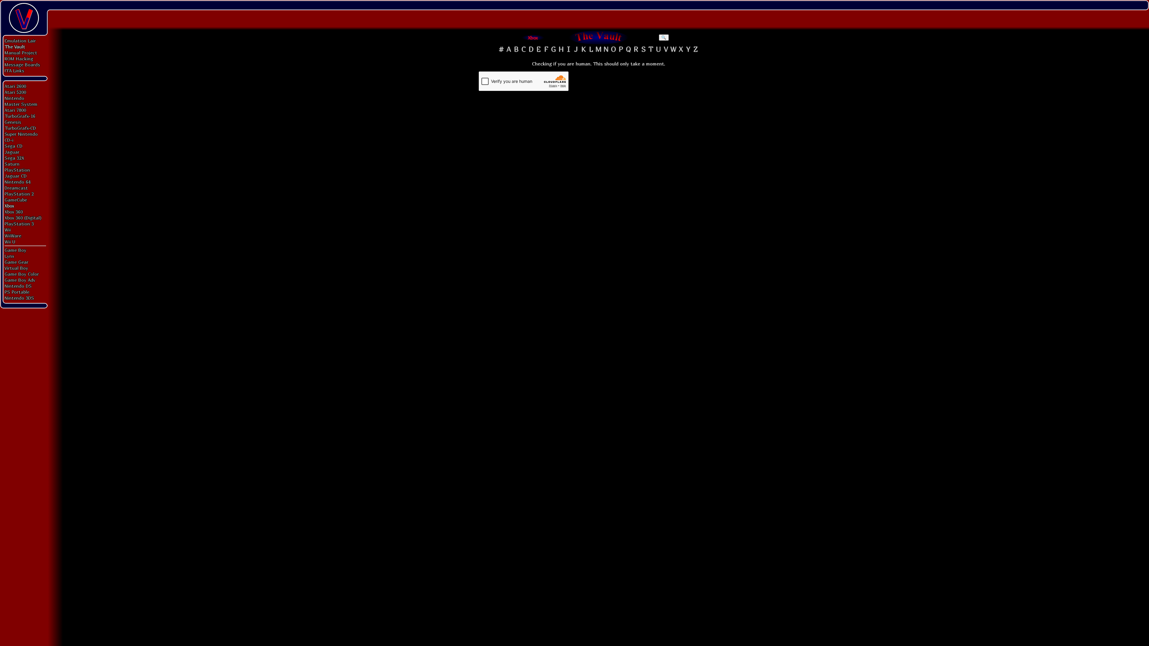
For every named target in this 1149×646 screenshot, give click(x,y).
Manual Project (20, 52)
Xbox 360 (13, 211)
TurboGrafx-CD (20, 128)
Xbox (9, 205)
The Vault (14, 46)
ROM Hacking (18, 58)
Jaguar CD (15, 176)
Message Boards (22, 64)
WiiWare (12, 235)
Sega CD (13, 146)
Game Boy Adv (19, 280)
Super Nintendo (21, 134)
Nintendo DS (18, 286)
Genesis (12, 122)
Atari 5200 (15, 92)
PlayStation (17, 170)
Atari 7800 (15, 110)
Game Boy (15, 250)
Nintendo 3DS (19, 298)
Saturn (11, 164)
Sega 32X (14, 158)
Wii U (9, 241)
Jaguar (11, 152)
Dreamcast (16, 188)
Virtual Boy (16, 268)
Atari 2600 (15, 86)
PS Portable (16, 292)
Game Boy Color (21, 274)
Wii (7, 229)
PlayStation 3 (19, 223)
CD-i (8, 140)
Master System (20, 104)
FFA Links (14, 70)
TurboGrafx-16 (19, 116)
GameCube (15, 199)
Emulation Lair (20, 40)
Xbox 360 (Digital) (23, 217)
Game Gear (16, 262)
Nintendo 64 (17, 182)
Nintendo (14, 98)
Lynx (9, 256)
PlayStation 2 (19, 193)
